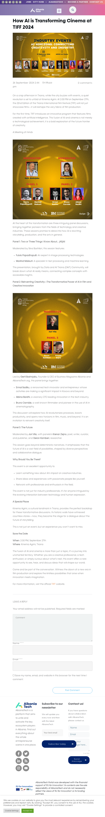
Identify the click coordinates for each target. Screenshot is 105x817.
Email (17, 659)
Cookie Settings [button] (11, 811)
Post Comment (72, 690)
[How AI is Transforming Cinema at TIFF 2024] (52, 55)
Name (18, 643)
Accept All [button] (27, 811)
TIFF (54, 584)
